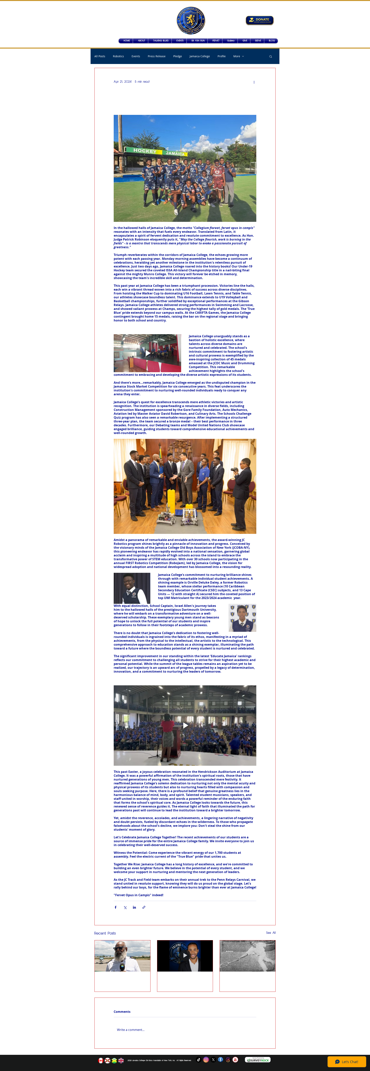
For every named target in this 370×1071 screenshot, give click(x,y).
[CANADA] (101, 1060)
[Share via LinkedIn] (134, 907)
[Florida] (107, 1060)
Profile (222, 56)
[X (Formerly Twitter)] (213, 1060)
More (236, 56)
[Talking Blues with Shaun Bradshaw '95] (185, 956)
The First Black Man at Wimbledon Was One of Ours (244, 981)
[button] (230, 41)
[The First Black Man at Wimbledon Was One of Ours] (247, 956)
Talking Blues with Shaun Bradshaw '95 (184, 981)
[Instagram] (206, 1060)
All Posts (99, 56)
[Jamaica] (114, 1060)
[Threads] (228, 1060)
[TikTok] (199, 1060)
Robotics (118, 56)
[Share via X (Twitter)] (125, 907)
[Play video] (147, 353)
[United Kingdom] (121, 1060)
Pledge (177, 56)
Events (136, 56)
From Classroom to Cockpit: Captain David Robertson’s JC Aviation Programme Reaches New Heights (121, 981)
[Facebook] (221, 1060)
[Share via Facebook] (115, 907)
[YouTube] (235, 1060)
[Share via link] (144, 907)
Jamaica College (200, 56)
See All (271, 933)
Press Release (157, 56)
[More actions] (254, 82)
